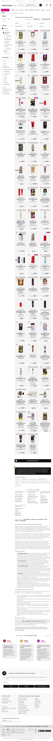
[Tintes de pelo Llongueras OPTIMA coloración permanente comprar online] (33, 338)
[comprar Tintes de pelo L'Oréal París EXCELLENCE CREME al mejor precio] (45, 282)
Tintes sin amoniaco (19, 494)
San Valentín (37, 699)
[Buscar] (40, 5)
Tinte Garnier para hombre (33, 502)
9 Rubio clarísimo (18, 513)
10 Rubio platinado (18, 508)
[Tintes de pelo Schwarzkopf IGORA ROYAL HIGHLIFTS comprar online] (45, 46)
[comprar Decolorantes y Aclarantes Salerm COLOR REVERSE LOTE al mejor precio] (20, 260)
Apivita (5, 75)
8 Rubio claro (17, 512)
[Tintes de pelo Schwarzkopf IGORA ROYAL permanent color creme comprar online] (33, 69)
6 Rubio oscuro (18, 515)
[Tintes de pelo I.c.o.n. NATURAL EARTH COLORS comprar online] (33, 181)
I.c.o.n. (5, 63)
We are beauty (21, 701)
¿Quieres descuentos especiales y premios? (26, 726)
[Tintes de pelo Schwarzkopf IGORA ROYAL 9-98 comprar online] (20, 203)
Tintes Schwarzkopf (44, 499)
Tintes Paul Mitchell (44, 502)
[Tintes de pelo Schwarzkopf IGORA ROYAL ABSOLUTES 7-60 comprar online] (20, 181)
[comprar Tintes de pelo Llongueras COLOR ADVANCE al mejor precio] (45, 372)
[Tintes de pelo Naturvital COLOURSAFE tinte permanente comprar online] (20, 427)
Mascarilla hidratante (7, 89)
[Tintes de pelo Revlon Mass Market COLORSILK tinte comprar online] (45, 91)
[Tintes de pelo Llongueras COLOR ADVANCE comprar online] (45, 383)
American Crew (7, 73)
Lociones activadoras (7, 42)
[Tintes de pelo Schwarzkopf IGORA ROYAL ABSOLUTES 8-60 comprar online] (33, 248)
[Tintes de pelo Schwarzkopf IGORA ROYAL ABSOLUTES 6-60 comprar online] (33, 91)
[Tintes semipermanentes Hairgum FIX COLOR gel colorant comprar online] (33, 136)
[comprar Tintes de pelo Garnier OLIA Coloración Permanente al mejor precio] (32, 215)
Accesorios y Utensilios (45, 482)
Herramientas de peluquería (33, 482)
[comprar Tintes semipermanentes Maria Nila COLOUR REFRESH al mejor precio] (20, 237)
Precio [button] (29, 23)
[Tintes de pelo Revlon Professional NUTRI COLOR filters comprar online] (20, 136)
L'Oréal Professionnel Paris (6, 66)
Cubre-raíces (8, 48)
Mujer (9, 19)
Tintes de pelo (9, 36)
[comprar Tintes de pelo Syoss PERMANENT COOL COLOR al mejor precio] (20, 327)
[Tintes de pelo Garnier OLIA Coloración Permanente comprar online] (33, 226)
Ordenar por (36, 19)
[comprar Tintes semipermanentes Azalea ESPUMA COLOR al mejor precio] (45, 215)
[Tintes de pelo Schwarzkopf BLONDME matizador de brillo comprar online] (33, 158)
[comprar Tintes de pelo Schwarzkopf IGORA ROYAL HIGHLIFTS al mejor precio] (45, 36)
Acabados (23, 482)
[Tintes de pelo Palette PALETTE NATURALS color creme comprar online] (45, 158)
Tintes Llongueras (43, 501)
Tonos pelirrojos (22, 520)
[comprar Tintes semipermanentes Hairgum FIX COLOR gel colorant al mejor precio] (32, 125)
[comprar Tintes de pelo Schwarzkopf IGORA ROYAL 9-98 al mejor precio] (20, 193)
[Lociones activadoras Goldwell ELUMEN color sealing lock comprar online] (20, 383)
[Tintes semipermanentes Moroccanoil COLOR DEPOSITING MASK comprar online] (45, 271)
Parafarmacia (38, 10)
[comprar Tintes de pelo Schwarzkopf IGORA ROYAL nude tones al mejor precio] (32, 260)
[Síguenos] (36, 732)
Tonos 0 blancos (26, 519)
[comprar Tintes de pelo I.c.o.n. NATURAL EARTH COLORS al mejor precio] (32, 170)
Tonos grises (33, 519)
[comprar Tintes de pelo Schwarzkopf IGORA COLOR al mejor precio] (32, 349)
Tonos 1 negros (40, 519)
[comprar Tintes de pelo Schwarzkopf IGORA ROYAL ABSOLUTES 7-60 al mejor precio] (20, 170)
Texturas (41, 26)
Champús (17, 479)
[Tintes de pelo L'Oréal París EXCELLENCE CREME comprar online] (45, 293)
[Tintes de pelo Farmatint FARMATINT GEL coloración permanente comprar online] (33, 450)
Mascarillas (33, 479)
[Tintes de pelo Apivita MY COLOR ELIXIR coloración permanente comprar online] (20, 69)
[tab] (20, 23)
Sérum (4, 87)
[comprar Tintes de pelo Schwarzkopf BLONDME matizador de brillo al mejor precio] (32, 148)
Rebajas (36, 698)
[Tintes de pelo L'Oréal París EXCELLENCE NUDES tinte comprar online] (33, 203)
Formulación (30, 26)
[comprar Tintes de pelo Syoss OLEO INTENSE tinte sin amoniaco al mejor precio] (20, 349)
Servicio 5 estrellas (32, 1)
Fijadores (17, 482)
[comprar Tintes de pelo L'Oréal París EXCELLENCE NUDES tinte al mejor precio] (32, 193)
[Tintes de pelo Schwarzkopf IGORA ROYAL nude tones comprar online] (33, 271)
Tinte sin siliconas (18, 499)
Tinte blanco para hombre (33, 496)
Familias (4, 25)
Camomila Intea (7, 84)
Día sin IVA (37, 704)
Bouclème (6, 82)
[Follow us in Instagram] (30, 729)
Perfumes (13, 10)
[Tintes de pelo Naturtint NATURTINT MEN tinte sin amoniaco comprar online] (20, 158)
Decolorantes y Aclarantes (8, 45)
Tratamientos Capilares (41, 479)
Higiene (43, 10)
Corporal (22, 10)
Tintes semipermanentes (7, 38)
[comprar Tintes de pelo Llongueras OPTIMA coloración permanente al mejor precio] (32, 327)
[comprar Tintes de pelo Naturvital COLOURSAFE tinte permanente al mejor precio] (20, 417)
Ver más (47, 635)
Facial (17, 10)
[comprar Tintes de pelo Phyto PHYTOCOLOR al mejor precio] (32, 36)
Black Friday (37, 705)
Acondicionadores (25, 479)
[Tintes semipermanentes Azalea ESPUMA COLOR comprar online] (45, 226)
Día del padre (37, 701)
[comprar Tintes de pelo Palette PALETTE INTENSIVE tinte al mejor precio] (45, 58)
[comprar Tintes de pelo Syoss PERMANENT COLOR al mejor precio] (45, 125)
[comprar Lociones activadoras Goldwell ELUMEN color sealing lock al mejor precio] (20, 372)
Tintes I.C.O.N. (43, 497)
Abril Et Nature (7, 71)
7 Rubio (16, 510)
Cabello (26, 10)
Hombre (4, 19)
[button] (10, 705)
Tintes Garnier (43, 496)
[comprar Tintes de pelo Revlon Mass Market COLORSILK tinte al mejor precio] (45, 80)
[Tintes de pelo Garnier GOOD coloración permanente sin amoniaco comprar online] (20, 293)
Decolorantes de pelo (19, 496)
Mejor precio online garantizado (20, 1)
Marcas (3, 12)
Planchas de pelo (6, 93)
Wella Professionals (8, 69)
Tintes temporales (18, 501)
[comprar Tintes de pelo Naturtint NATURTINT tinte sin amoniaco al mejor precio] (20, 36)
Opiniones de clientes (22, 699)
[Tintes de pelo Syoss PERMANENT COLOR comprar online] (45, 136)
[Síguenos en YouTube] (36, 729)
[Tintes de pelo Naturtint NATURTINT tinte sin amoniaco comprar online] (20, 46)
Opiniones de (26, 635)
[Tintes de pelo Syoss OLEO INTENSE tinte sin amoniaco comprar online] (20, 360)
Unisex (4, 21)
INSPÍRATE (21, 5)
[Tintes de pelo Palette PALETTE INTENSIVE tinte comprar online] (45, 69)
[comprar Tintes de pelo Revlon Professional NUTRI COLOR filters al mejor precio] (20, 125)
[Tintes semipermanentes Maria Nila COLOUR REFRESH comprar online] (20, 248)
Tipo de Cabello (18, 26)
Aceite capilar (5, 91)
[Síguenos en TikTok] (33, 729)
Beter (5, 80)
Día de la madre (38, 702)
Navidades (37, 707)
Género (4, 16)
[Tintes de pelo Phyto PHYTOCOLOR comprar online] (33, 46)
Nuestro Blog (4, 706)
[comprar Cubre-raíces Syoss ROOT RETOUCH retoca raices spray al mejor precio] (32, 282)
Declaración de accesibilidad (24, 710)
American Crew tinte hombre (32, 498)
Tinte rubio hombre (31, 494)
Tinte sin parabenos (19, 498)
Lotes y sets (18, 485)
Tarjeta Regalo (5, 702)
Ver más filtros (45, 19)
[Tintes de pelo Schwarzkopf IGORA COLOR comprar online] (33, 360)
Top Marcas (5, 57)
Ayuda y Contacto (5, 1)
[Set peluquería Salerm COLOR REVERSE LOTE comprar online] (20, 271)
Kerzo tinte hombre (31, 501)
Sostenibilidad (21, 702)
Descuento (42, 23)
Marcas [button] (16, 23)
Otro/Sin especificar (42, 686)
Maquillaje (31, 10)
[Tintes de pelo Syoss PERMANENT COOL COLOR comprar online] (20, 338)
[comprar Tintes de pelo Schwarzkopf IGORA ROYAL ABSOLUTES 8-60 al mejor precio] (32, 237)
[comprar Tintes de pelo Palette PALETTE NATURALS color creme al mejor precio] (45, 148)
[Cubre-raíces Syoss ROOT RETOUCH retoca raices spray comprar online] (33, 293)
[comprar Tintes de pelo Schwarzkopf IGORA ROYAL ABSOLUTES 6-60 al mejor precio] (32, 80)
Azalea (5, 77)
